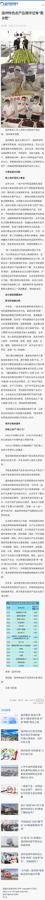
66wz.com (7, 892)
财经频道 (40, 700)
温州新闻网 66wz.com (22, 694)
